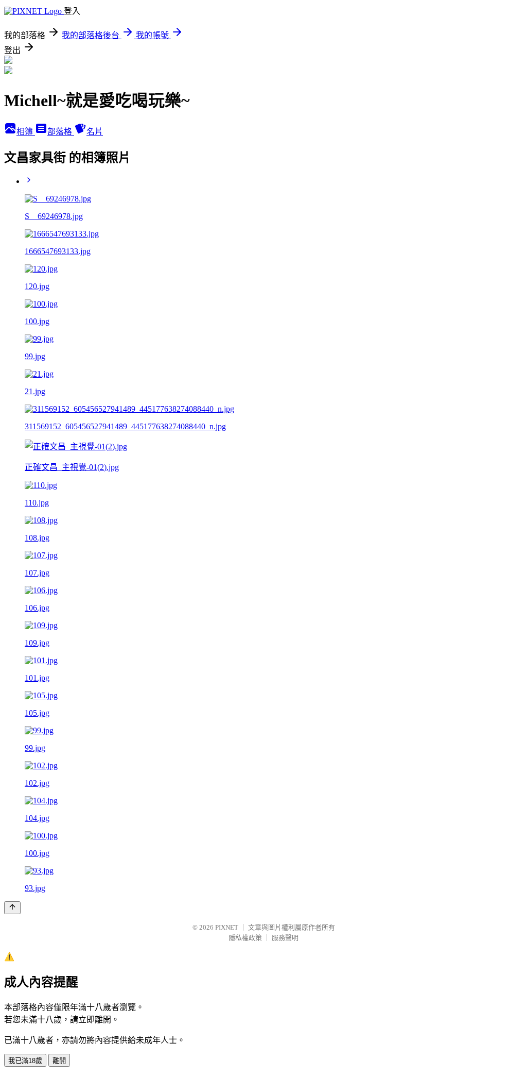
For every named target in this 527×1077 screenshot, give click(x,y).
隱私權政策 (245, 937)
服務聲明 (285, 937)
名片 (94, 131)
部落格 (60, 131)
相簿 (25, 131)
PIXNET (226, 927)
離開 (59, 1061)
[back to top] (12, 907)
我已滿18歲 (25, 1061)
